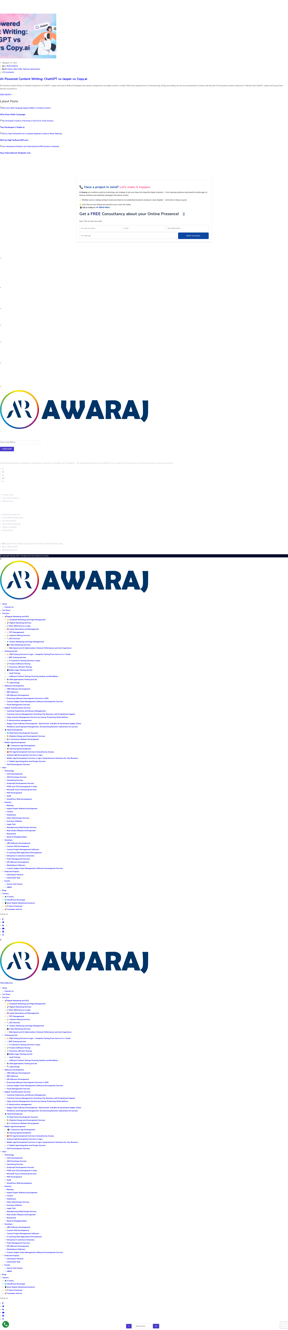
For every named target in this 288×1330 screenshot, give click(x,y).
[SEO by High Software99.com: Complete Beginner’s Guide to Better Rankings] (31, 134)
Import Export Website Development (22, 808)
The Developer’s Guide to (12, 127)
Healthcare (11, 815)
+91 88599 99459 (102, 207)
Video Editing (7, 530)
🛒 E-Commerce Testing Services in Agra (23, 660)
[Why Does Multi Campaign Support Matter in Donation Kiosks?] (25, 108)
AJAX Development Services (18, 764)
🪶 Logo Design (13, 683)
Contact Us (9, 607)
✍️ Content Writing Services (18, 635)
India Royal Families (15, 875)
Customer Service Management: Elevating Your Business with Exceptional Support (41, 714)
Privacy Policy (8, 495)
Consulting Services (15, 780)
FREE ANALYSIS (6, 983)
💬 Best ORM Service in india (18, 626)
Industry (7, 802)
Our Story (6, 610)
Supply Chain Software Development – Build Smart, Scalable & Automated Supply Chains (44, 723)
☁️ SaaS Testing (13, 673)
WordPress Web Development (19, 799)
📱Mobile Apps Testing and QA (19, 670)
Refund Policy (7, 501)
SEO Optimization (9, 521)
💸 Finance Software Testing (18, 664)
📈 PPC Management (15, 632)
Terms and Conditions (10, 498)
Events (7, 881)
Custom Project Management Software (23, 849)
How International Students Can (15, 153)
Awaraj (45, 556)
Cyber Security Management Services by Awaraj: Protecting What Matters (37, 717)
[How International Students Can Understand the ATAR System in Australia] (29, 146)
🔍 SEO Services (13, 638)
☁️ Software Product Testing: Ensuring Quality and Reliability (32, 676)
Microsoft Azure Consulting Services (21, 790)
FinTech (10, 812)
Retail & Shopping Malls (17, 837)
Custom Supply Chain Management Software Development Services (35, 701)
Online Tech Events (14, 884)
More (4, 768)
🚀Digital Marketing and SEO (16, 616)
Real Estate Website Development (21, 830)
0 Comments (9, 72)
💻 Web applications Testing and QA (22, 679)
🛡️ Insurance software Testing (19, 667)
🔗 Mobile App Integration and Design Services (26, 761)
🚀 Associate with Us (13, 909)
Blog (4, 890)
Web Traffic (18, 69)
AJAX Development (15, 774)
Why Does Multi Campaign (12, 114)
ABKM (9, 887)
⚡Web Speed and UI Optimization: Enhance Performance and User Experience (39, 648)
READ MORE (5, 95)
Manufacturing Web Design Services (21, 827)
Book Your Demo (193, 236)
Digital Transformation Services (17, 708)
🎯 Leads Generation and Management (23, 629)
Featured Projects (11, 871)
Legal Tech (11, 824)
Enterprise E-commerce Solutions (20, 856)
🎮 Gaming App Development (19, 749)
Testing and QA (10, 651)
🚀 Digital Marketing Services (19, 623)
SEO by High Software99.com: (14, 140)
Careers (5, 893)
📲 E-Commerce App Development (21, 745)
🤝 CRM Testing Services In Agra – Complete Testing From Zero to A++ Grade (39, 654)
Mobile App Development (15, 742)
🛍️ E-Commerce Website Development (23, 739)
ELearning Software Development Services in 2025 (27, 698)
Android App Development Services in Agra (25, 755)
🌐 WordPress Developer (14, 900)
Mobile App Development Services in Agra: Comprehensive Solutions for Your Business (42, 758)
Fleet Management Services (18, 705)
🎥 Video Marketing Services (18, 645)
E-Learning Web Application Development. (24, 853)
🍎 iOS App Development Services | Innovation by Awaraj (30, 752)
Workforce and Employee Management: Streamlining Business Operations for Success (42, 727)
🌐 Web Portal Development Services (22, 733)
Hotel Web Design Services (18, 818)
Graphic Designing (9, 527)
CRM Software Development (18, 689)
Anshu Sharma (12, 66)
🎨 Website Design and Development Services (26, 736)
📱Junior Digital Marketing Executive (19, 903)
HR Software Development (18, 695)
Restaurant (11, 834)
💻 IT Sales (9, 897)
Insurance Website (14, 821)
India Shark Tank (13, 878)
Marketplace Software (16, 865)
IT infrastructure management (19, 720)
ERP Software (12, 692)
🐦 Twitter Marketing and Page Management (25, 642)
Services (5, 613)
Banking (10, 805)
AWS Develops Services (16, 777)
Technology (9, 771)
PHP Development (14, 793)
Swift (9, 796)
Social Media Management (12, 518)
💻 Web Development (13, 730)
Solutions (8, 840)
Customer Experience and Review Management (26, 711)
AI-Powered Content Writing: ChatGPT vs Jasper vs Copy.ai (43, 79)
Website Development (11, 514)
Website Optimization (31, 69)
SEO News (8, 69)
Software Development (14, 686)
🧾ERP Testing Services (16, 657)
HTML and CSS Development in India (22, 786)
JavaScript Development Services (20, 783)
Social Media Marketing (11, 524)
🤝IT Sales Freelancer (13, 906)
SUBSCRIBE (7, 449)
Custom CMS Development (18, 846)
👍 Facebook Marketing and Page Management (26, 620)
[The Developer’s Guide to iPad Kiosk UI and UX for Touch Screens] (26, 121)
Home (4, 604)
